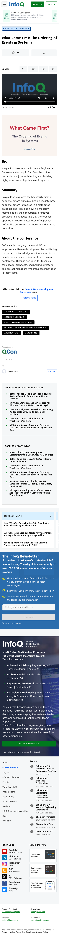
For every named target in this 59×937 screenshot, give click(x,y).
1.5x (43, 69)
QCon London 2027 (45, 831)
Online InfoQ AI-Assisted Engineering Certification (46, 807)
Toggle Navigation (4, 4)
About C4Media (9, 801)
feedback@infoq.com (11, 911)
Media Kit (6, 806)
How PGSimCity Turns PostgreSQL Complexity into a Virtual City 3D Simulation (31, 453)
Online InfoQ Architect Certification (42, 781)
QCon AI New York (44, 824)
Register (37, 4)
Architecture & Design (16, 28)
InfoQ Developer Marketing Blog (15, 813)
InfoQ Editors (8, 792)
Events (5, 782)
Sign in (51, 4)
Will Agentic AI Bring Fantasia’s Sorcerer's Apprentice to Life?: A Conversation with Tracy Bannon (30, 493)
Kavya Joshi (13, 371)
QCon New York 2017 (14, 317)
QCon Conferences (11, 777)
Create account (10, 767)
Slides (11, 107)
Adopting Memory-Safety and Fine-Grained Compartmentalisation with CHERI (25, 544)
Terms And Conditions (25, 932)
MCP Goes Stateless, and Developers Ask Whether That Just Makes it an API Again (30, 404)
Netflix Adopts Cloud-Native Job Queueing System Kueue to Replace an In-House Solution (30, 396)
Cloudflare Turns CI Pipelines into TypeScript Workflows (26, 420)
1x (23, 69)
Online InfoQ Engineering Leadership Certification (42, 794)
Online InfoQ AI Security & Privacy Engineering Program (46, 768)
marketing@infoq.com (40, 920)
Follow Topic (29, 298)
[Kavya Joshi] (4, 371)
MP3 (5, 107)
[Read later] (44, 52)
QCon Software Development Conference (25, 328)
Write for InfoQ (9, 787)
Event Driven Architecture (18, 322)
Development (13, 516)
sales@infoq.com (38, 911)
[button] (28, 617)
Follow (52, 371)
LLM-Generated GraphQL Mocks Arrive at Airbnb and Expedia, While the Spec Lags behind (28, 534)
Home (5, 762)
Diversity (6, 820)
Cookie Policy (42, 932)
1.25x (33, 69)
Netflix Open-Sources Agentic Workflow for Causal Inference (31, 460)
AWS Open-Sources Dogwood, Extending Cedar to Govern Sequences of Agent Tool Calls (31, 427)
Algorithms (31, 333)
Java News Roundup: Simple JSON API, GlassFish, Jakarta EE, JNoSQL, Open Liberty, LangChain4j (31, 484)
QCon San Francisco (45, 817)
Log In (6, 772)
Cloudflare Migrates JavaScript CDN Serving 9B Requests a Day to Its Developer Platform (31, 412)
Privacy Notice (8, 932)
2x (53, 69)
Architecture (11, 333)
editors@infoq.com (10, 920)
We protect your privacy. (12, 623)
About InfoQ (8, 796)
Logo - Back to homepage (17, 4)
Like (18, 53)
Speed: (5, 69)
